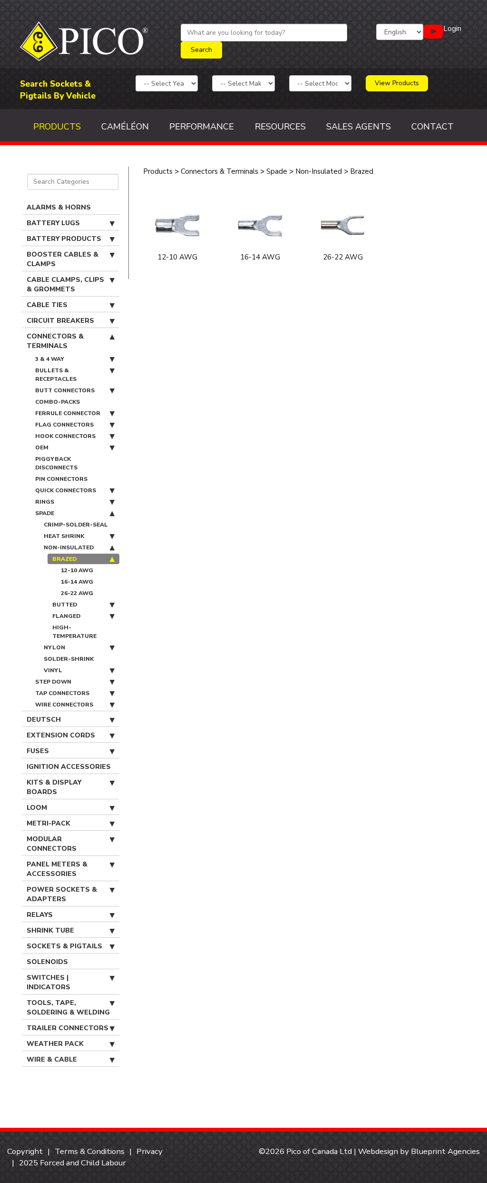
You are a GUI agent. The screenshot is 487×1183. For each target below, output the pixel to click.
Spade (44, 513)
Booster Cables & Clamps (62, 259)
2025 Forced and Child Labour (72, 1162)
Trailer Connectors (67, 1028)
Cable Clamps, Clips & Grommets (65, 284)
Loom (37, 807)
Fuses (38, 751)
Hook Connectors (65, 436)
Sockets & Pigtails (64, 946)
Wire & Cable (52, 1059)
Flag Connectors (64, 424)
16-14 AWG (77, 582)
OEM (42, 447)
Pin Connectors (61, 479)
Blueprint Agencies (445, 1151)
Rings (44, 502)
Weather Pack (55, 1043)
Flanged (66, 616)
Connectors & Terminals (55, 341)
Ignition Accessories (69, 766)
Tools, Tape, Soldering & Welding (68, 1007)
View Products (397, 83)
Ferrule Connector (67, 413)
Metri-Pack (48, 823)
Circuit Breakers (60, 320)
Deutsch (44, 719)
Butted (64, 604)
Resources (280, 126)
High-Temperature (74, 632)
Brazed (64, 559)
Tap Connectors (62, 693)
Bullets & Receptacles (56, 375)
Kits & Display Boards (54, 787)
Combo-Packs (57, 402)
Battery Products (64, 238)
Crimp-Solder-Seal (76, 524)
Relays (40, 914)
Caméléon (125, 126)
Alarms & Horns (59, 207)
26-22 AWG (77, 593)
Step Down (53, 682)
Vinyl (53, 670)
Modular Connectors (52, 844)
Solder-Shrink (69, 659)
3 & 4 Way (49, 359)
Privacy (149, 1151)
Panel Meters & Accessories (57, 869)
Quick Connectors (65, 490)
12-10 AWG (77, 570)
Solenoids (47, 961)
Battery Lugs (53, 223)
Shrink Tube (50, 930)
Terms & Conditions (90, 1151)
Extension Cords (61, 735)
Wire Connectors (64, 704)
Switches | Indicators (48, 982)
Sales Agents (358, 126)
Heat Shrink (64, 536)
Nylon (54, 647)
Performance (201, 126)
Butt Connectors (65, 390)
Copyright (25, 1151)
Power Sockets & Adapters (62, 894)
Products (57, 126)
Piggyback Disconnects (56, 463)
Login (452, 28)
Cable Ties (47, 304)
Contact (432, 126)
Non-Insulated (69, 547)
